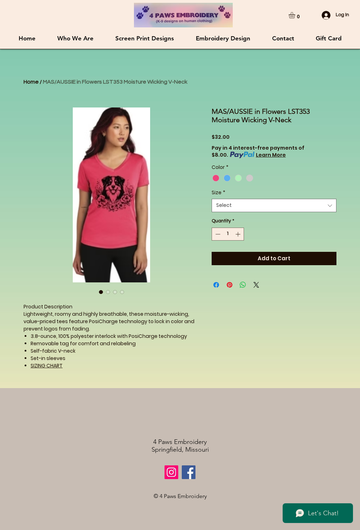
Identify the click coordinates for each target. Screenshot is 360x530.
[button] (296, 15)
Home (31, 82)
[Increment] (238, 234)
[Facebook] (188, 472)
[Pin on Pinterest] (229, 285)
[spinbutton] (227, 234)
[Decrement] (217, 234)
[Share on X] (256, 285)
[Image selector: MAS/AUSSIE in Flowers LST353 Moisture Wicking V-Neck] (100, 291)
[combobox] (274, 205)
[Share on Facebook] (216, 285)
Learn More (271, 154)
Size (218, 192)
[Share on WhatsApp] (243, 285)
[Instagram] (171, 472)
